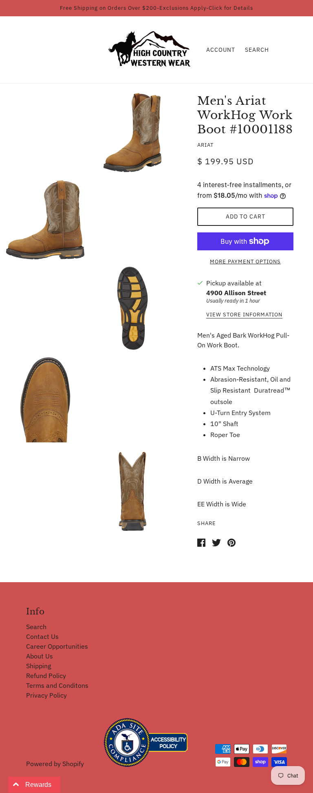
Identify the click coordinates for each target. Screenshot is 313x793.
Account (220, 49)
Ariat (205, 144)
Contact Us (42, 636)
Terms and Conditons (57, 685)
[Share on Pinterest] (231, 542)
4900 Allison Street (236, 293)
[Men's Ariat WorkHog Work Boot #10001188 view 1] (132, 130)
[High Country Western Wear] (152, 49)
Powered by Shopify (55, 764)
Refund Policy (46, 676)
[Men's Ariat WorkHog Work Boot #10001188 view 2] (45, 217)
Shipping (38, 666)
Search (257, 49)
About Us (39, 656)
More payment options (245, 261)
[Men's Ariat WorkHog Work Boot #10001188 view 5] (132, 489)
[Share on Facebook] (201, 542)
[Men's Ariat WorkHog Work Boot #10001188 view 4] (45, 398)
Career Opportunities (57, 646)
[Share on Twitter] (216, 542)
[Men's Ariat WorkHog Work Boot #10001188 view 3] (132, 308)
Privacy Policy (46, 695)
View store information (244, 315)
